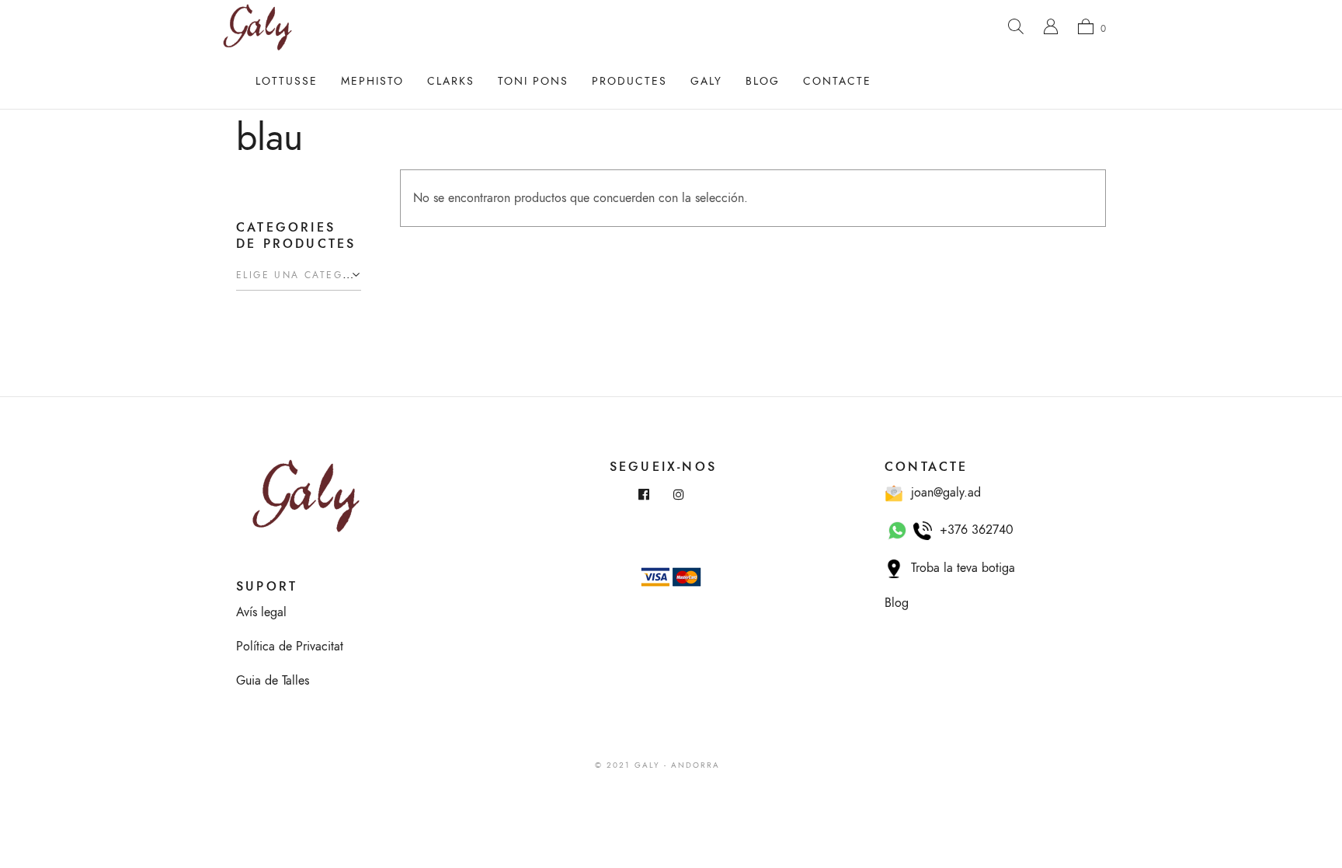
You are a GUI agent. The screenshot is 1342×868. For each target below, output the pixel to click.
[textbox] (298, 275)
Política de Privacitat (289, 646)
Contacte (837, 81)
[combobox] (298, 275)
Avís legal (261, 612)
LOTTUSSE (287, 81)
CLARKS (451, 81)
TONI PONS (533, 81)
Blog (763, 81)
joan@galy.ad (942, 492)
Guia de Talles (272, 680)
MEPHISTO (372, 81)
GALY (706, 81)
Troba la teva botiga (959, 568)
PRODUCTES (629, 81)
